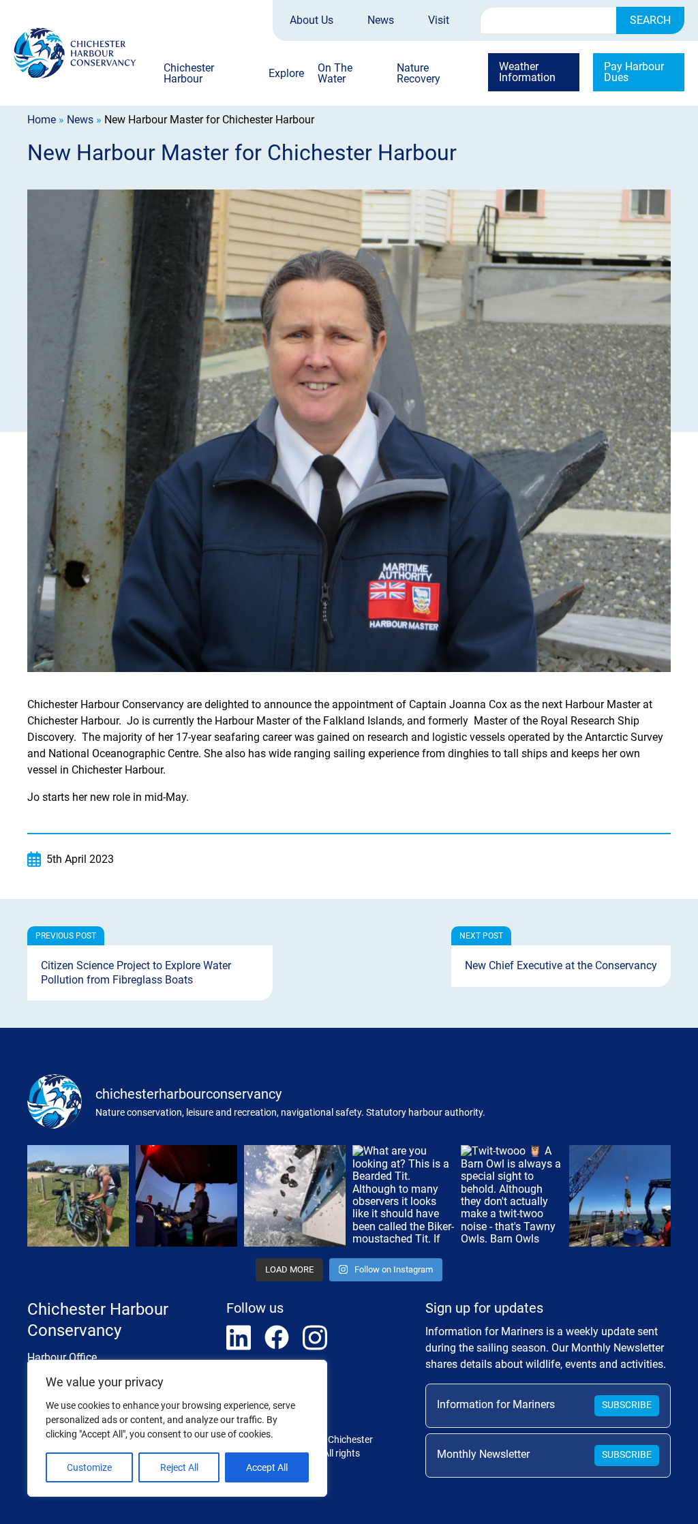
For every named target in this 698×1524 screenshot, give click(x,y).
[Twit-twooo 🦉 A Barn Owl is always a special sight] (511, 1196)
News (380, 20)
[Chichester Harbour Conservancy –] (75, 53)
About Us (311, 20)
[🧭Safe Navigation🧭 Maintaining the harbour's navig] (620, 1196)
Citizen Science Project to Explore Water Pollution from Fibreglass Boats (136, 972)
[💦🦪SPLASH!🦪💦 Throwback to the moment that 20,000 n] (295, 1196)
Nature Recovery (418, 74)
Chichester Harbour (189, 74)
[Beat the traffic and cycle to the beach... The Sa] (78, 1196)
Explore (286, 74)
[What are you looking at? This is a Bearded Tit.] (403, 1196)
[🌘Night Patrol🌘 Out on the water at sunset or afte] (186, 1196)
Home (41, 119)
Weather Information (527, 72)
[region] (177, 1428)
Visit (438, 20)
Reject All (179, 1467)
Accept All (267, 1467)
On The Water (335, 74)
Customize (89, 1467)
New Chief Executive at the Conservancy (561, 965)
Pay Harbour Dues (634, 72)
